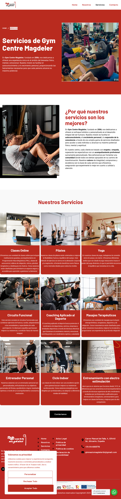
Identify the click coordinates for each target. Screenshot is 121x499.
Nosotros (86, 4)
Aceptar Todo (30, 488)
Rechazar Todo (30, 481)
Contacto (113, 4)
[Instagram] (3, 469)
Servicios (100, 4)
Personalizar (30, 474)
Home (74, 4)
